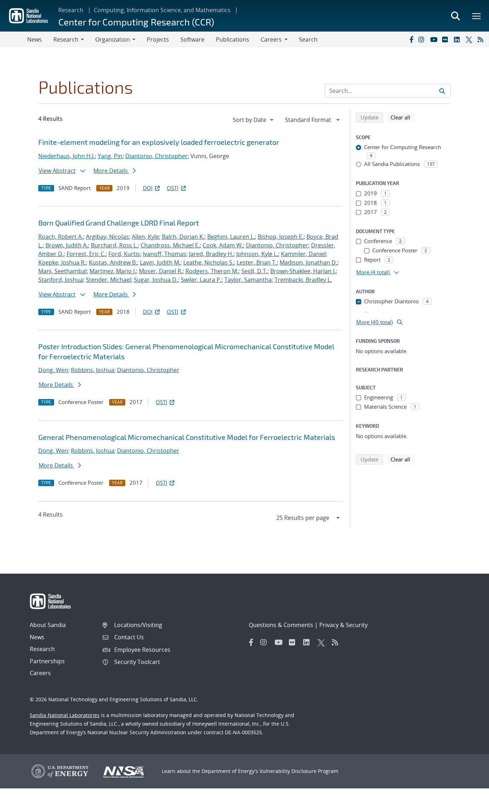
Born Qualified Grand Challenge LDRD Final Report (118, 222)
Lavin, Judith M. (160, 262)
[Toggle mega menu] (477, 16)
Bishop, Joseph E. (281, 237)
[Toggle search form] (455, 16)
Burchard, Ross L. (114, 245)
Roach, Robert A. (60, 237)
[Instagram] (422, 39)
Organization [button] (112, 39)
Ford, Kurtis (124, 254)
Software (192, 39)
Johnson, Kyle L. (257, 254)
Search (308, 39)
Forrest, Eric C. (86, 254)
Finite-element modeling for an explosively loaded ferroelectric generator (158, 142)
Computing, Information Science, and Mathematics (162, 10)
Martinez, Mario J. (112, 271)
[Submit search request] (442, 91)
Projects (158, 39)
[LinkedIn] (458, 39)
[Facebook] (411, 39)
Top (468, 789)
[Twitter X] (470, 39)
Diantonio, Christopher (156, 156)
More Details (111, 171)
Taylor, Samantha (248, 280)
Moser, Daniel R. (161, 271)
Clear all (403, 117)
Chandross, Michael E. (170, 245)
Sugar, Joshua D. (156, 280)
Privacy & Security (343, 625)
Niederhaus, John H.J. (66, 156)
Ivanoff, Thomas (164, 254)
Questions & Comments (281, 625)
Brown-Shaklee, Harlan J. (303, 271)
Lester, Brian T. (257, 262)
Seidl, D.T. (254, 271)
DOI (147, 187)
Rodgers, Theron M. (211, 271)
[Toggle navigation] (13, 39)
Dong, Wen (53, 370)
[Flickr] (446, 39)
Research (70, 10)
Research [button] (65, 39)
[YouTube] (434, 39)
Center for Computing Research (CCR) (136, 21)
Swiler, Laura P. (201, 280)
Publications (232, 39)
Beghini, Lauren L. (231, 237)
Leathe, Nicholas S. (208, 262)
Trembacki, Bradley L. (303, 280)
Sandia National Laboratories (65, 715)
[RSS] (482, 39)
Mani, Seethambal (62, 271)
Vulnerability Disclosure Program (299, 771)
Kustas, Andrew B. (113, 262)
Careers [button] (271, 39)
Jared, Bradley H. (211, 254)
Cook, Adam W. (223, 245)
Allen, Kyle (145, 237)
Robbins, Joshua (92, 370)
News (34, 39)
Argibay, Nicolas (107, 237)
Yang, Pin (110, 156)
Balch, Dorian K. (183, 237)
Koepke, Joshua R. (62, 262)
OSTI (172, 187)
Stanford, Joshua (60, 280)
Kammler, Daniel (303, 254)
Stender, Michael (108, 280)
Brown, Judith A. (66, 245)
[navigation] (253, 120)
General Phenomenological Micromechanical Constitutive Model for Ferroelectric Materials (186, 437)
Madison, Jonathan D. (308, 262)
